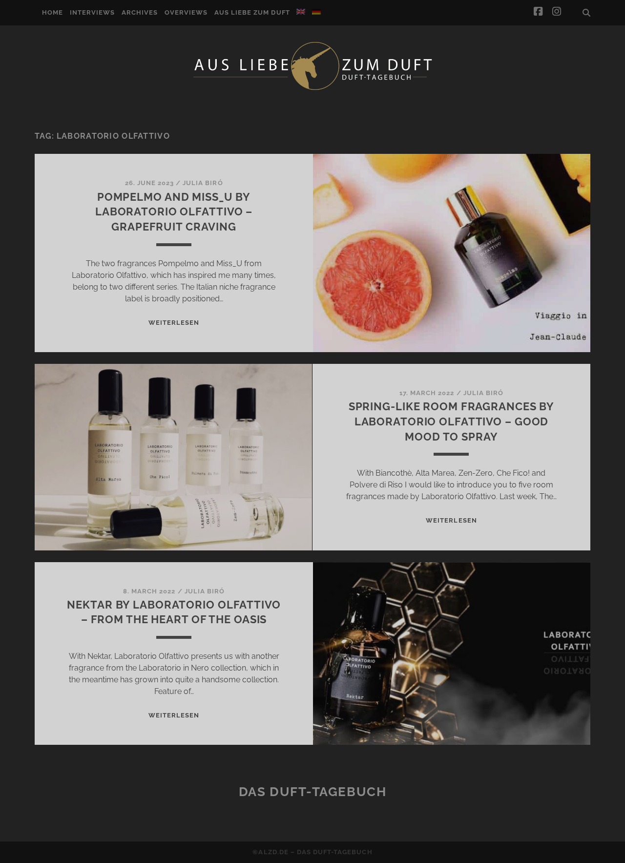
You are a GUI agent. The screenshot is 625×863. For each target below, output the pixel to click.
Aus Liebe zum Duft (252, 12)
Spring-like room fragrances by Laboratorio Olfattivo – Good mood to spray (451, 421)
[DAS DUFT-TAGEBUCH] (312, 89)
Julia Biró (203, 183)
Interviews (92, 12)
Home (52, 12)
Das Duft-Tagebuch (313, 791)
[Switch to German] (316, 12)
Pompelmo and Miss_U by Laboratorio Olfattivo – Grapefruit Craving (173, 211)
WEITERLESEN (173, 322)
